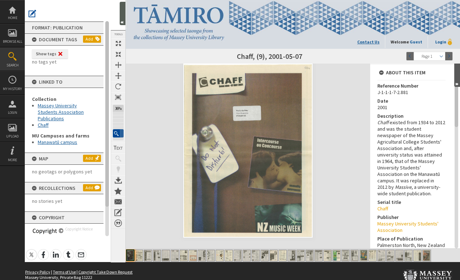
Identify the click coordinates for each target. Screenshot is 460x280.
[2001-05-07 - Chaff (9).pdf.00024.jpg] (336, 255)
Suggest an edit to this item (32, 14)
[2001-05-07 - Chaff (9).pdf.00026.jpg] (354, 255)
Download (118, 180)
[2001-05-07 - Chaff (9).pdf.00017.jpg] (274, 255)
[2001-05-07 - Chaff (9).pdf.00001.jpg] (130, 255)
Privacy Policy (37, 272)
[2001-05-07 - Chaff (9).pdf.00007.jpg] (184, 255)
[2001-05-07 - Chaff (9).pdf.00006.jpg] (175, 255)
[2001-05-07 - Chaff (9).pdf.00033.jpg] (417, 255)
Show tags (46, 53)
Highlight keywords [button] (118, 169)
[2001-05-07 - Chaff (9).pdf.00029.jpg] (381, 255)
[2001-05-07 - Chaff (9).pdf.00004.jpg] (157, 255)
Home (12, 17)
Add (89, 39)
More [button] (12, 160)
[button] (118, 133)
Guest (416, 42)
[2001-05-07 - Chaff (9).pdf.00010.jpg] (211, 255)
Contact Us (368, 42)
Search (12, 65)
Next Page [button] (448, 56)
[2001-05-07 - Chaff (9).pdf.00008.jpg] (193, 255)
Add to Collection (118, 191)
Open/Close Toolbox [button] (122, 13)
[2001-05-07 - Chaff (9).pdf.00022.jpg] (318, 255)
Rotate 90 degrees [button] (118, 86)
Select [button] (441, 56)
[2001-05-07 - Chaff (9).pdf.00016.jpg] (265, 255)
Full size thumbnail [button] (118, 43)
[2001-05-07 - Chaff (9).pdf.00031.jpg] (399, 255)
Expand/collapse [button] (457, 75)
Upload (12, 136)
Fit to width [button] (118, 65)
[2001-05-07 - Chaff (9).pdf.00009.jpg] (202, 255)
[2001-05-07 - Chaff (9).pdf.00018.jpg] (283, 255)
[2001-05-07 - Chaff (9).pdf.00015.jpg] (256, 255)
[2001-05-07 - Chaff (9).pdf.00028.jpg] (372, 255)
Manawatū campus (57, 142)
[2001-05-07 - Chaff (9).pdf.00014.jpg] (247, 255)
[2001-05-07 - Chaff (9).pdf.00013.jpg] (238, 255)
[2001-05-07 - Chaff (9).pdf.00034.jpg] (426, 255)
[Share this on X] (31, 250)
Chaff (43, 125)
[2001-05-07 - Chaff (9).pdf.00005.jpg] (166, 255)
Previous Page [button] (410, 56)
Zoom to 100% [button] (118, 97)
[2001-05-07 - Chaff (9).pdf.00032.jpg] (408, 255)
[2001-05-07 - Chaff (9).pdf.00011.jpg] (220, 255)
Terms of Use (64, 272)
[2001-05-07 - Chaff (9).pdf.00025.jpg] (345, 255)
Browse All (12, 41)
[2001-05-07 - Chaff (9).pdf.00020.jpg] (300, 255)
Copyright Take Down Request (105, 272)
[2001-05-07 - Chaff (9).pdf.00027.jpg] (363, 255)
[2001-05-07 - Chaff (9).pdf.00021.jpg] (309, 255)
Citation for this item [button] (118, 223)
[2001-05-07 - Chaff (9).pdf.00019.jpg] (292, 255)
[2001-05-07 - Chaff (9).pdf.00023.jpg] (327, 255)
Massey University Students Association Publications (61, 112)
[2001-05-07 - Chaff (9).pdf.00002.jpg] (139, 255)
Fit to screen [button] (118, 54)
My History (12, 89)
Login (12, 112)
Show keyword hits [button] (118, 158)
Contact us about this (118, 201)
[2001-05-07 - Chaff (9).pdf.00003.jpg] (148, 255)
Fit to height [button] (118, 75)
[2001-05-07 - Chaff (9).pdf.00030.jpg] (390, 255)
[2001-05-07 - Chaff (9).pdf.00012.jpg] (229, 255)
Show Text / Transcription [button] (118, 148)
